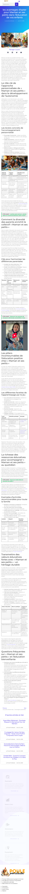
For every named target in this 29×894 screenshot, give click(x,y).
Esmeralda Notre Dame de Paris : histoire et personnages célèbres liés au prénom (14, 745)
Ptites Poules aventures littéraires (23, 432)
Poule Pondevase (23, 203)
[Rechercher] (16, 4)
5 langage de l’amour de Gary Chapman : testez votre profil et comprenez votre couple (14, 733)
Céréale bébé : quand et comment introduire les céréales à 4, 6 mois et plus (14, 757)
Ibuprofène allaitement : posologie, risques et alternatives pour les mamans (14, 722)
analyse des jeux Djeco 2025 (8, 387)
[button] (19, 1)
